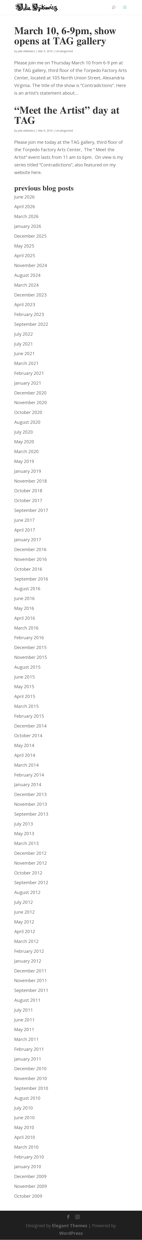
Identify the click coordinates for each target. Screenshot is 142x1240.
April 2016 (24, 618)
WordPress (71, 1233)
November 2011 (30, 980)
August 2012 (27, 892)
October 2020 (28, 412)
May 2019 (24, 461)
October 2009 (28, 1196)
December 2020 (30, 393)
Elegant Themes (69, 1225)
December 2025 (30, 236)
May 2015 (24, 686)
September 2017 (31, 510)
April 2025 (24, 255)
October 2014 (28, 735)
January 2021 (27, 383)
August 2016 (27, 588)
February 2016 (29, 637)
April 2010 (24, 1137)
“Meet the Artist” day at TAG (66, 114)
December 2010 (30, 1068)
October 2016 (28, 569)
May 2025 (24, 246)
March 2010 (26, 1147)
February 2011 (29, 1049)
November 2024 (30, 265)
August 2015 (27, 667)
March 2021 (26, 363)
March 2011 (26, 1039)
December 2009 (30, 1176)
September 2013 (31, 814)
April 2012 (24, 931)
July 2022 (23, 334)
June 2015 (24, 677)
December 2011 (30, 971)
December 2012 (30, 853)
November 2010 (30, 1078)
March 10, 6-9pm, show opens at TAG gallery (65, 35)
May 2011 (24, 1029)
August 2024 (27, 275)
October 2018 (28, 490)
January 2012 (27, 961)
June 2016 (24, 598)
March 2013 (26, 843)
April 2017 (24, 530)
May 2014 (24, 745)
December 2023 (30, 295)
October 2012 (28, 873)
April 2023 (24, 304)
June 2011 (24, 1020)
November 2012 (30, 863)
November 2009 (30, 1186)
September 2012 (31, 882)
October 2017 (28, 500)
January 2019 (27, 471)
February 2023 (29, 314)
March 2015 (26, 706)
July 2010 (23, 1108)
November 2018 (30, 481)
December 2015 (30, 647)
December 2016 (30, 549)
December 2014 (30, 726)
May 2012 (24, 922)
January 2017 (27, 539)
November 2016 (30, 559)
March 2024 (26, 285)
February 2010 (29, 1157)
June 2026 (24, 197)
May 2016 (24, 608)
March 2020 (26, 451)
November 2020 (30, 402)
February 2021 (29, 373)
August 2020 (27, 422)
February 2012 (29, 951)
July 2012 (23, 902)
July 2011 (23, 1010)
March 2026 (26, 216)
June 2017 (24, 520)
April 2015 (24, 696)
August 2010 (27, 1098)
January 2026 (27, 226)
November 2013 (30, 804)
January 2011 (27, 1059)
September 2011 (31, 990)
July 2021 (23, 344)
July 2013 (23, 824)
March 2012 (26, 941)
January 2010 (27, 1166)
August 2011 (27, 1000)
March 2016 (26, 628)
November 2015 (30, 657)
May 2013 (24, 833)
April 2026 (24, 206)
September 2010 (31, 1088)
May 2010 (24, 1127)
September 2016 (31, 579)
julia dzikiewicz (26, 51)
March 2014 (26, 765)
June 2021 (24, 353)
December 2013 (30, 794)
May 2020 (24, 441)
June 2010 (24, 1117)
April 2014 (24, 755)
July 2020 (23, 432)
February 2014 (29, 775)
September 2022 (31, 324)
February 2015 (29, 716)
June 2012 (24, 912)
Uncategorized (64, 51)
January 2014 (27, 784)
